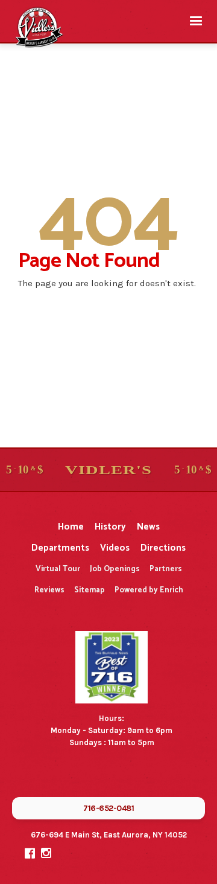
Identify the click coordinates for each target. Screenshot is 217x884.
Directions (163, 548)
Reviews (49, 590)
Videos (115, 548)
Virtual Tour (58, 569)
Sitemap (89, 590)
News (148, 526)
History (110, 526)
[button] (196, 21)
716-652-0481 (108, 808)
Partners (165, 569)
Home (71, 526)
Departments (60, 548)
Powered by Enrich (149, 590)
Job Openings (115, 569)
